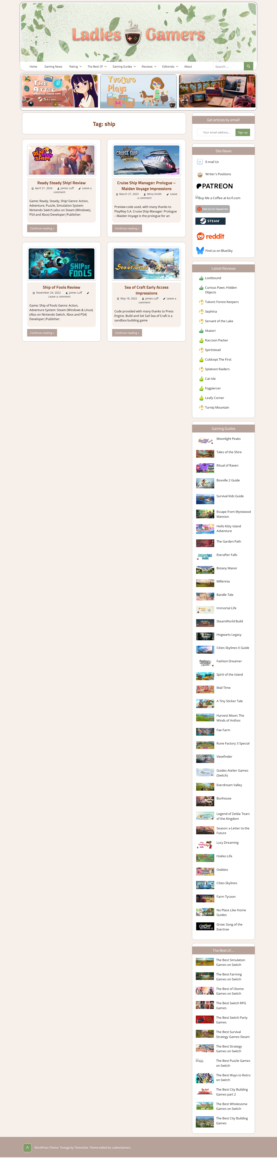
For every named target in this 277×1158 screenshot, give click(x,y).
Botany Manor (227, 568)
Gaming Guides (122, 66)
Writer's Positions (218, 174)
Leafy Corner (214, 398)
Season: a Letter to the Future (233, 830)
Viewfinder (224, 756)
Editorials (168, 66)
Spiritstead (213, 350)
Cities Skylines (227, 883)
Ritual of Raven (227, 465)
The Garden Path (229, 541)
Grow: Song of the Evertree (230, 926)
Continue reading (41, 228)
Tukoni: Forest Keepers (222, 302)
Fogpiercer (213, 388)
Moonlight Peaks (229, 438)
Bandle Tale (225, 594)
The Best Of (95, 66)
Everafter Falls (227, 555)
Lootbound (213, 278)
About (188, 66)
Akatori (210, 330)
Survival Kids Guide (230, 496)
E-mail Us (212, 162)
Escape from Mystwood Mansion (234, 514)
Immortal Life (226, 608)
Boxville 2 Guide (228, 480)
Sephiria (211, 311)
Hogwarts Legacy (229, 634)
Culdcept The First (218, 359)
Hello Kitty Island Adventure (229, 528)
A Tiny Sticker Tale (230, 701)
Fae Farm (223, 730)
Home (33, 66)
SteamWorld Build (230, 621)
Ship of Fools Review (61, 287)
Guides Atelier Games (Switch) (232, 772)
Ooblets (222, 869)
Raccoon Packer (216, 340)
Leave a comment (59, 296)
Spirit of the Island (230, 674)
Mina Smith (154, 194)
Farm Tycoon (226, 896)
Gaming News (53, 66)
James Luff (67, 188)
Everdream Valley (229, 785)
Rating (73, 66)
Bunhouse (224, 798)
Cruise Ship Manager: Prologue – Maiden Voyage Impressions (146, 186)
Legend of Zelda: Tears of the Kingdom (233, 816)
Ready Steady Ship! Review (61, 183)
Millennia (223, 581)
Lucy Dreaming (228, 842)
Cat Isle (210, 378)
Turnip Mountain (217, 407)
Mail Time (224, 687)
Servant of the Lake (219, 321)
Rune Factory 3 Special (233, 743)
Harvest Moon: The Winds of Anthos (230, 718)
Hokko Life (224, 856)
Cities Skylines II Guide (233, 648)
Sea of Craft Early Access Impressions (146, 290)
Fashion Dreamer (229, 661)
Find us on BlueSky (219, 250)
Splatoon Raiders (217, 369)
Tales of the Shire (229, 452)
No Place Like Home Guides (231, 912)
